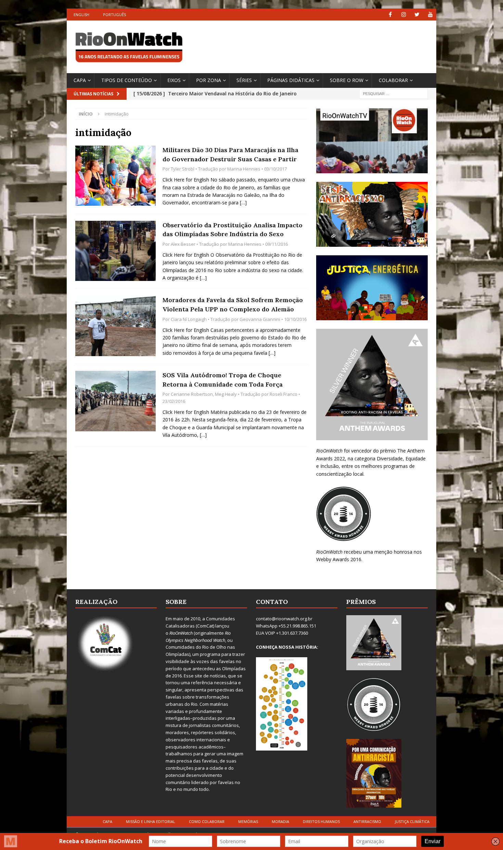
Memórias (248, 821)
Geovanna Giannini (260, 319)
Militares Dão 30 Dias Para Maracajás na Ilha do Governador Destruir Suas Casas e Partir (230, 154)
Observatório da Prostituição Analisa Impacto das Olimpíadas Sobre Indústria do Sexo (232, 229)
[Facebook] (390, 15)
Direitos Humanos (321, 821)
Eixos (174, 80)
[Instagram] (404, 15)
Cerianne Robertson (192, 394)
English (81, 14)
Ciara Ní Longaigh (189, 319)
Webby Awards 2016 (338, 559)
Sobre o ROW (346, 80)
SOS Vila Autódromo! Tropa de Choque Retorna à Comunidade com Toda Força (223, 379)
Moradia (280, 821)
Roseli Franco (283, 394)
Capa (80, 80)
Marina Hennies (243, 169)
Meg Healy (226, 394)
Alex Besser (183, 244)
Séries (244, 80)
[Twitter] (417, 15)
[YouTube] (430, 15)
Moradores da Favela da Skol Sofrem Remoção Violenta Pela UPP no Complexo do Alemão (233, 304)
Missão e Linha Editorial (150, 821)
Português (114, 14)
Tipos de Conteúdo (126, 80)
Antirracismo (367, 821)
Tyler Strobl (182, 169)
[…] (243, 202)
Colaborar (393, 80)
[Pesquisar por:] (393, 93)
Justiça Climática (412, 821)
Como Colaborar (206, 821)
